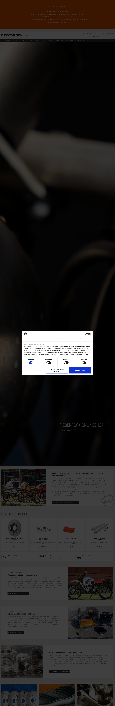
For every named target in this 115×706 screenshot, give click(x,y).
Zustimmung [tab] (34, 339)
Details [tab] (57, 339)
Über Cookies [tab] (81, 339)
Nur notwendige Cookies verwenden (57, 370)
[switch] (48, 362)
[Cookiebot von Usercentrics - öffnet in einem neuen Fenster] (84, 334)
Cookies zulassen (80, 370)
